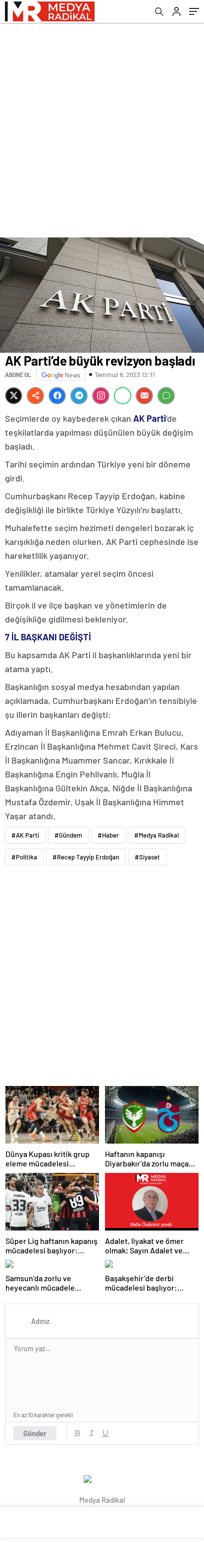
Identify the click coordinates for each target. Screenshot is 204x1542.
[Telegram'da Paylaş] (79, 395)
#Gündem (68, 835)
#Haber (108, 835)
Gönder (35, 1433)
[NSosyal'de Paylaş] (35, 395)
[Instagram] (100, 395)
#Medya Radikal (156, 835)
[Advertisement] (102, 130)
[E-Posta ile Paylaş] (144, 395)
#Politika (24, 857)
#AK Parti (25, 835)
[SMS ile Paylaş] (166, 395)
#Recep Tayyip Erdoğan (85, 857)
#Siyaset (147, 857)
